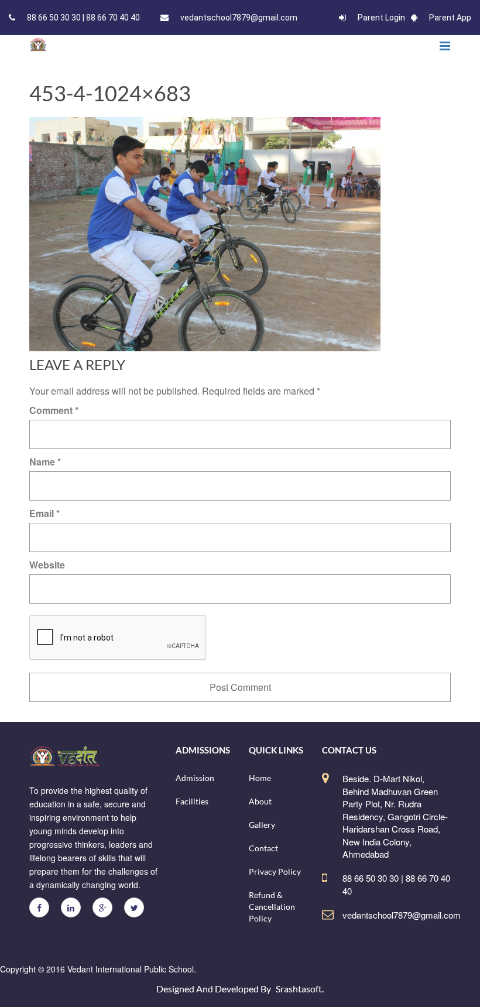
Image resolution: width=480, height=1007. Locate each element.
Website (47, 564)
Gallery (262, 825)
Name (45, 461)
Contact (263, 848)
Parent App (450, 17)
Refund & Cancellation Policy (272, 906)
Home (260, 778)
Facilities (192, 801)
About (260, 801)
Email (44, 513)
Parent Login (381, 17)
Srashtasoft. (300, 988)
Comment (53, 410)
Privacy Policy (275, 871)
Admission (195, 778)
